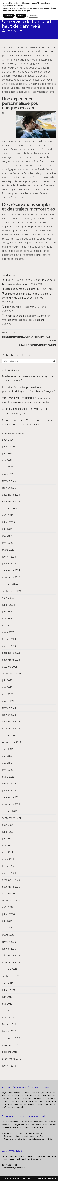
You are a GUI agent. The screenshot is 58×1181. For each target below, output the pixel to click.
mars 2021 (8, 859)
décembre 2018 (11, 1038)
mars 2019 (8, 1017)
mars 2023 (8, 701)
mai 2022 (7, 763)
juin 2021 (7, 838)
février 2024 (9, 639)
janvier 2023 (9, 714)
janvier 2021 (9, 873)
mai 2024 (7, 618)
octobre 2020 (9, 893)
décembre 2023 (11, 652)
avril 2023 (7, 694)
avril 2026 (7, 467)
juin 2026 (7, 453)
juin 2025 (7, 529)
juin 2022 (7, 756)
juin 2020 (7, 921)
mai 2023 (7, 687)
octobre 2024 (9, 584)
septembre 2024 (11, 591)
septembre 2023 (11, 673)
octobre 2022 (9, 735)
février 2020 (9, 941)
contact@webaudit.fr (16, 1167)
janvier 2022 (9, 790)
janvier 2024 (9, 646)
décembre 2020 (11, 879)
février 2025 (9, 556)
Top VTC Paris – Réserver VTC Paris (25, 306)
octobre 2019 (9, 969)
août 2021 (7, 824)
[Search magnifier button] (54, 361)
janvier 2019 (9, 1031)
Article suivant (37, 343)
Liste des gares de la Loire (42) (22, 288)
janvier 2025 (9, 563)
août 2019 (7, 983)
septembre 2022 (11, 742)
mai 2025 (7, 535)
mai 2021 (7, 845)
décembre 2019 (11, 955)
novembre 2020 (11, 886)
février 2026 (9, 481)
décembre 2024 (11, 570)
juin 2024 (7, 611)
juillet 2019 (8, 989)
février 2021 (9, 866)
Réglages (26, 10)
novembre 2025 (11, 501)
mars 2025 (8, 549)
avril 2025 (7, 542)
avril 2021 (7, 852)
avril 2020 (7, 928)
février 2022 (9, 783)
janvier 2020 (9, 948)
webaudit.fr (32, 1156)
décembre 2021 (11, 797)
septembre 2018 (11, 1058)
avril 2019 (7, 1010)
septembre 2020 (11, 900)
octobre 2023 (9, 666)
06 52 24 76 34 (11, 1165)
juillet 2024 (8, 604)
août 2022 (7, 749)
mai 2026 (7, 460)
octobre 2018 (9, 1051)
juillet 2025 (8, 522)
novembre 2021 (11, 804)
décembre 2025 (11, 494)
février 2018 (9, 1065)
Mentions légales (23, 1178)
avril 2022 (7, 769)
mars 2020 (8, 934)
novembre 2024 (11, 577)
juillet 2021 (8, 831)
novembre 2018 (11, 1045)
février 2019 (9, 1024)
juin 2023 (7, 680)
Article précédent (26, 335)
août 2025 (7, 515)
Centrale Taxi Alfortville (24, 222)
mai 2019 (7, 1003)
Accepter (8, 16)
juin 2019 (7, 996)
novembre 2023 (11, 659)
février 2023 (9, 707)
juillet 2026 (8, 446)
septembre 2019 (11, 976)
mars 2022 (8, 776)
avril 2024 (7, 625)
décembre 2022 (11, 721)
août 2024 (7, 597)
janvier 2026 (9, 487)
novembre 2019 (11, 962)
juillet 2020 (8, 914)
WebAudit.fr (51, 1178)
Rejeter (20, 16)
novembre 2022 (11, 728)
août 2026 (7, 439)
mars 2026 (8, 474)
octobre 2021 (9, 811)
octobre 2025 (9, 508)
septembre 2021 (11, 817)
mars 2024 (8, 632)
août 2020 (7, 907)
